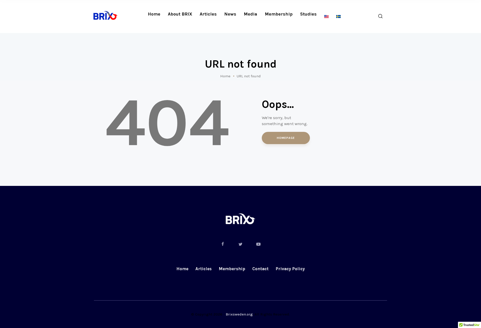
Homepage (286, 138)
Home (225, 76)
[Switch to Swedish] (338, 16)
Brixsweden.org (239, 314)
